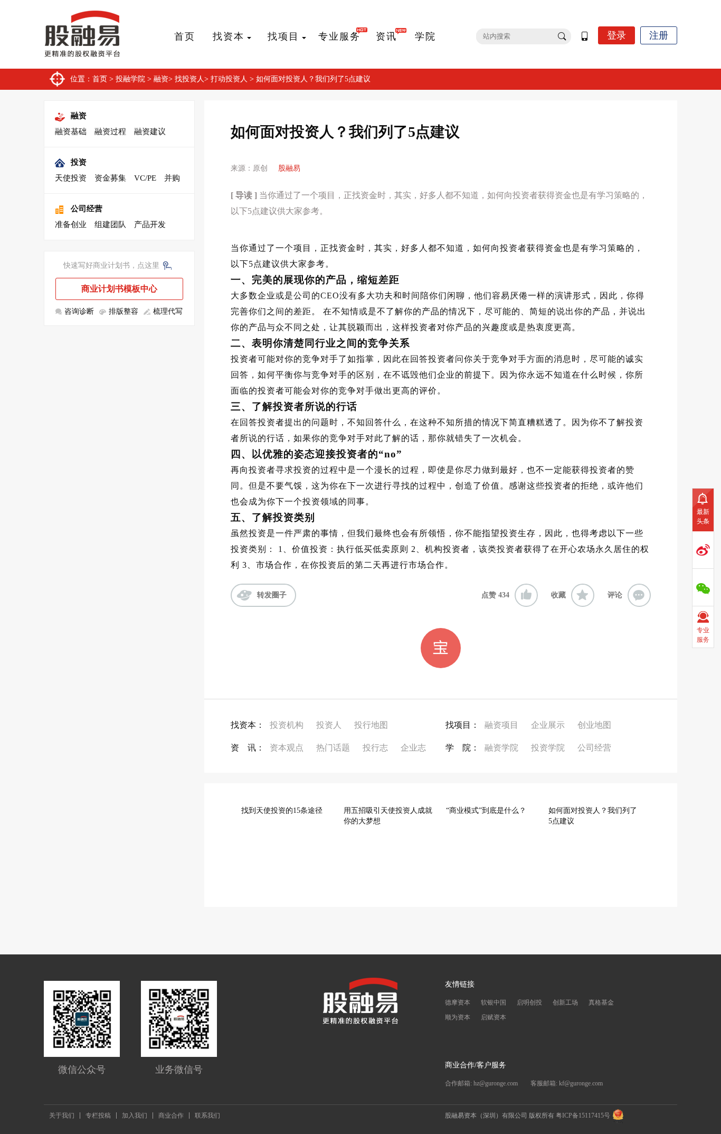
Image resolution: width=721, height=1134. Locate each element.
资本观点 (286, 747)
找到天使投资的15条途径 (281, 810)
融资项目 (501, 724)
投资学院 (548, 747)
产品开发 (150, 224)
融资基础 (71, 131)
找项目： (462, 724)
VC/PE (145, 178)
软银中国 (493, 1002)
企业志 (413, 747)
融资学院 (501, 747)
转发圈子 (272, 595)
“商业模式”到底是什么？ (486, 810)
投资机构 (286, 724)
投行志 (375, 747)
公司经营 (86, 208)
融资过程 (110, 131)
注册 (658, 35)
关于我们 (61, 1115)
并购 (172, 178)
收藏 (558, 595)
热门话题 (333, 747)
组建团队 (110, 224)
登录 (616, 35)
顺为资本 (457, 1017)
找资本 (228, 36)
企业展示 (548, 724)
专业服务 (339, 36)
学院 (425, 36)
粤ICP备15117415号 (583, 1115)
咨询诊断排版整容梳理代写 (123, 311)
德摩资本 (457, 1002)
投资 (79, 162)
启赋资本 (493, 1017)
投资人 (328, 724)
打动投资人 (229, 79)
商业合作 (171, 1115)
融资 (161, 79)
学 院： (462, 747)
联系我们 (207, 1115)
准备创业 (71, 224)
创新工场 (565, 1002)
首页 (184, 36)
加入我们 (134, 1115)
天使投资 (71, 178)
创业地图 (594, 724)
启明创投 (529, 1002)
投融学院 (130, 79)
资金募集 (110, 178)
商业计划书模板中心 (119, 288)
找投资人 (189, 79)
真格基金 (601, 1002)
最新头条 (703, 516)
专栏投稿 (98, 1115)
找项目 (283, 36)
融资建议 (150, 131)
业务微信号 (179, 1069)
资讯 (386, 36)
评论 (615, 595)
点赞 (495, 595)
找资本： (247, 724)
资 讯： (247, 747)
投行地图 (371, 724)
